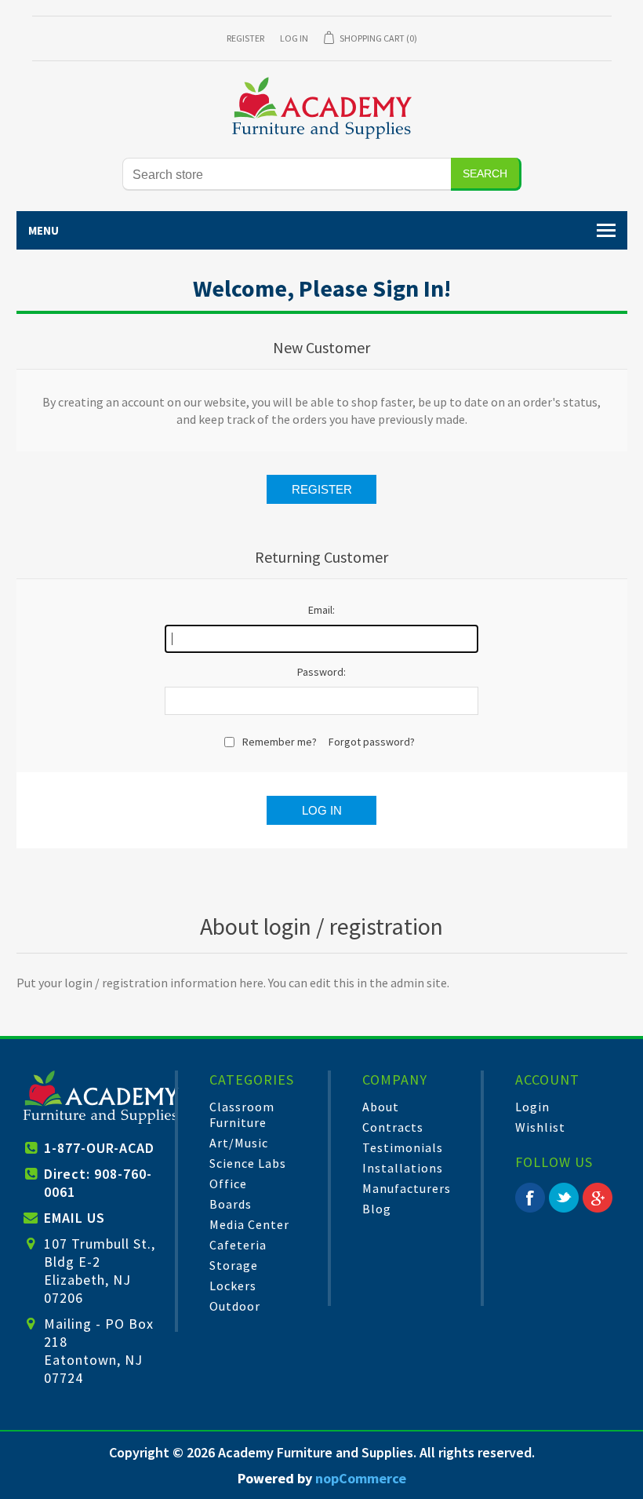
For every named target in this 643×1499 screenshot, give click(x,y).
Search (485, 173)
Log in (294, 38)
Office (228, 1183)
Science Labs (247, 1163)
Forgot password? (372, 742)
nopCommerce (360, 1478)
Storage (233, 1265)
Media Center (249, 1224)
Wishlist (540, 1127)
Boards (230, 1204)
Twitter (564, 1198)
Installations (402, 1168)
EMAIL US (74, 1218)
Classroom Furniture (241, 1114)
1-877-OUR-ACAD (99, 1148)
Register (245, 38)
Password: (321, 672)
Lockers (232, 1285)
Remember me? (279, 742)
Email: (321, 610)
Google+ (597, 1198)
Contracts (392, 1127)
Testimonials (402, 1147)
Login (532, 1106)
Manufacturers (406, 1188)
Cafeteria (238, 1245)
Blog (376, 1208)
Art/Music (238, 1143)
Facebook (530, 1198)
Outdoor (234, 1306)
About (380, 1106)
